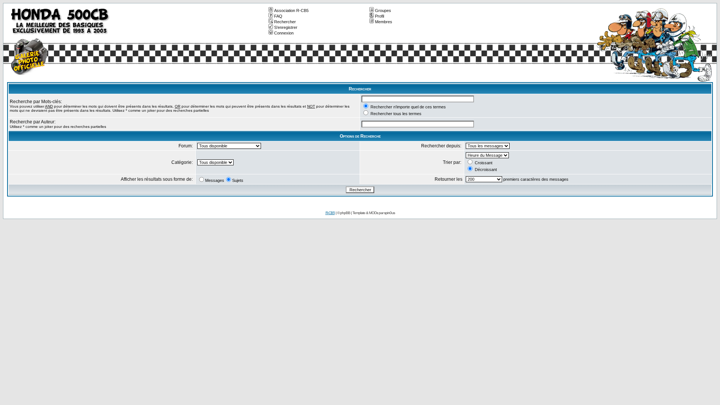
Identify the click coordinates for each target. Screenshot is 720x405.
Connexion (284, 33)
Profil (379, 16)
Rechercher (285, 22)
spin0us (389, 213)
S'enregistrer (285, 27)
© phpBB (343, 213)
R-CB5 (330, 213)
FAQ (278, 16)
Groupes (383, 10)
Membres (383, 22)
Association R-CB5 (291, 10)
